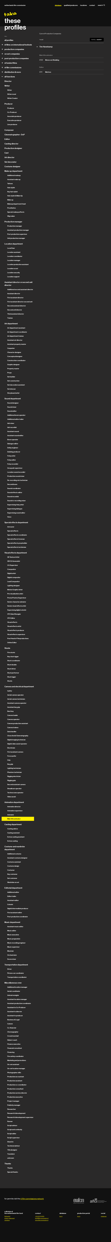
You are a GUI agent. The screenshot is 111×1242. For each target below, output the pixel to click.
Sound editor (11, 411)
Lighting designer (13, 586)
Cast (6, 153)
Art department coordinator (17, 332)
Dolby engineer (12, 448)
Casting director (11, 144)
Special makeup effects (15, 212)
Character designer (14, 352)
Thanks (7, 1163)
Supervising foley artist (15, 505)
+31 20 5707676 (39, 1216)
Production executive (15, 1097)
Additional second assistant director (20, 289)
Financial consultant (14, 1048)
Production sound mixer (16, 476)
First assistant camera (15, 752)
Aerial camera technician (16, 699)
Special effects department (16, 522)
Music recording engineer (16, 943)
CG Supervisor (12, 565)
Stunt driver (11, 669)
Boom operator (12, 440)
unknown (10, 1158)
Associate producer (14, 116)
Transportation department (16, 965)
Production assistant (14, 1081)
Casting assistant (13, 833)
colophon (7, 1220)
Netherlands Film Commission (15, 5)
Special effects (13, 531)
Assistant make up (13, 179)
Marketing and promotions (16, 1060)
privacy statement (9, 1218)
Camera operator (13, 719)
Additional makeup (14, 175)
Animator (10, 815)
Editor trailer (11, 896)
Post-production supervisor (17, 234)
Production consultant (15, 1089)
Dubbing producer (13, 452)
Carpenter (11, 348)
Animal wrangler (13, 995)
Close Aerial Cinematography (17, 736)
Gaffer (9, 691)
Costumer (11, 870)
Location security (13, 273)
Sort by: (93, 39)
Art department (11, 323)
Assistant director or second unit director (18, 283)
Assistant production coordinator (19, 1003)
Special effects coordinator (17, 535)
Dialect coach (12, 1040)
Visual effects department (15, 553)
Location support (13, 277)
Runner (10, 1121)
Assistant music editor (15, 927)
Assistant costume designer (17, 858)
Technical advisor (13, 1146)
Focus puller (11, 756)
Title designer (12, 1150)
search (100, 5)
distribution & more (12, 72)
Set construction (13, 381)
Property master (13, 369)
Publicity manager (13, 1105)
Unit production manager (16, 238)
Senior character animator (16, 602)
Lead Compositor (13, 581)
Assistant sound (13, 431)
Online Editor (12, 643)
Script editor (11, 1134)
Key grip (10, 764)
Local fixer (11, 248)
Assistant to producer (15, 1016)
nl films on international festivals (18, 45)
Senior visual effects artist (16, 606)
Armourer (11, 527)
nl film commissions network (32, 1199)
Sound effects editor (14, 492)
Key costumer (12, 874)
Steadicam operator (14, 789)
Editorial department (13, 888)
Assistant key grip (13, 707)
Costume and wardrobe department (14, 848)
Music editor (11, 931)
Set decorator (10, 162)
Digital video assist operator (17, 744)
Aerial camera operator (15, 695)
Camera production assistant (17, 723)
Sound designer (13, 403)
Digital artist (11, 573)
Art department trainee (15, 336)
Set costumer (12, 878)
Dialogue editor (12, 444)
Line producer (12, 124)
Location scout (12, 268)
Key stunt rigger (13, 657)
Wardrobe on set (13, 882)
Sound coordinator (14, 488)
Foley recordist (12, 464)
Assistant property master (16, 344)
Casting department (13, 824)
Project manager (13, 1101)
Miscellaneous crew (13, 983)
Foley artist (11, 456)
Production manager (13, 222)
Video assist (11, 797)
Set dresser (11, 389)
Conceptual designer (15, 356)
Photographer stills (14, 1073)
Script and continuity (14, 1130)
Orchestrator (12, 955)
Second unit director (14, 310)
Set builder (11, 377)
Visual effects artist (14, 626)
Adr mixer (10, 423)
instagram (104, 1216)
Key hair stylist (12, 192)
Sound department (12, 398)
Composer (9, 130)
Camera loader (12, 715)
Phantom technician (14, 772)
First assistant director (15, 298)
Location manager (13, 260)
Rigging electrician (14, 776)
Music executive (13, 935)
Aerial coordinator (13, 991)
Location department (13, 244)
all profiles (8, 40)
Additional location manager (17, 987)
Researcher (11, 1109)
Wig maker (11, 216)
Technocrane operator (15, 793)
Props (9, 373)
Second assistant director (16, 306)
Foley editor (11, 460)
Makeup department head (16, 204)
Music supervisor (13, 947)
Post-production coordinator (17, 917)
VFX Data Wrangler (14, 614)
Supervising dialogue (14, 509)
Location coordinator (14, 256)
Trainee (10, 318)
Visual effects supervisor (16, 634)
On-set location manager (16, 1068)
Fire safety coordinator (15, 1056)
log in (60, 1216)
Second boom (12, 484)
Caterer (10, 1024)
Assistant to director (14, 1011)
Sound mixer (11, 407)
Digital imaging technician (16, 740)
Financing (11, 1052)
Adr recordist (12, 427)
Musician (10, 951)
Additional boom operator (16, 415)
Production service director (17, 1093)
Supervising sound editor (16, 513)
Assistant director (13, 294)
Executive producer (14, 120)
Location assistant (13, 252)
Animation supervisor (15, 811)
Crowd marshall (13, 1036)
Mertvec (48, 72)
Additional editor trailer (15, 419)
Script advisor (12, 1125)
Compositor (11, 569)
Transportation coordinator (17, 977)
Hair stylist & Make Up (15, 196)
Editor (7, 139)
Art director (9, 157)
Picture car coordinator (15, 973)
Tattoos (10, 183)
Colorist (10, 904)
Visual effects (12, 622)
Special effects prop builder (17, 543)
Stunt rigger (11, 677)
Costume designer (12, 166)
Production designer (13, 148)
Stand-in (10, 1142)
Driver (9, 969)
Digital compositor (13, 577)
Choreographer (12, 1032)
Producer (8, 104)
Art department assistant (16, 328)
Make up (10, 200)
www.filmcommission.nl (41, 1220)
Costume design (13, 866)
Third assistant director (15, 314)
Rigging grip (11, 780)
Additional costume (14, 854)
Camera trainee (12, 727)
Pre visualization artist (15, 594)
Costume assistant (14, 862)
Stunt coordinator (13, 661)
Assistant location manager (17, 999)
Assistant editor (13, 900)
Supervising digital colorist (16, 610)
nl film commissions (12, 67)
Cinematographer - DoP (14, 134)
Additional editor (13, 892)
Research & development (16, 1113)
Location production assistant (18, 264)
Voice (9, 517)
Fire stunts (11, 652)
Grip (8, 760)
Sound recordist (13, 496)
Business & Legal (13, 1020)
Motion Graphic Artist (15, 590)
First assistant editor (14, 913)
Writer (7, 86)
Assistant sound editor (15, 435)
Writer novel (11, 94)
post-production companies (16, 58)
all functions (9, 77)
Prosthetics (11, 208)
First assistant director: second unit (20, 302)
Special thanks (12, 1172)
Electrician (11, 748)
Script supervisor (13, 1138)
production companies (14, 49)
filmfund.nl (7, 1216)
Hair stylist (11, 188)
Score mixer (11, 959)
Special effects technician (16, 547)
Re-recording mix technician (17, 480)
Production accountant (15, 1077)
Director (8, 81)
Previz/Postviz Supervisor (16, 598)
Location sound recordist (16, 472)
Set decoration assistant (16, 385)
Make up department (13, 171)
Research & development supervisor (20, 1117)
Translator (11, 1154)
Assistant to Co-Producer (16, 1007)
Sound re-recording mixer (16, 501)
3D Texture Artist (13, 557)
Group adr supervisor (15, 468)
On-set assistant (13, 1064)
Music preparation (13, 939)
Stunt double (12, 665)
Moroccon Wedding (52, 60)
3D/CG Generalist (13, 561)
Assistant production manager (18, 230)
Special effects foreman (16, 539)
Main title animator (13, 819)
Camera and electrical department (19, 686)
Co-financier (12, 1028)
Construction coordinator (16, 360)
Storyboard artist (13, 393)
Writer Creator (12, 98)
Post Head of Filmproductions (18, 638)
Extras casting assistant (15, 837)
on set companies (12, 54)
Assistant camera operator (16, 703)
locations (83, 5)
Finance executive (14, 1044)
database (58, 5)
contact (92, 5)
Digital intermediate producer (17, 908)
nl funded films (10, 63)
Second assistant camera (16, 784)
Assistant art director (14, 340)
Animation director (14, 807)
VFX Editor (11, 618)
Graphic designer (13, 364)
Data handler (11, 732)
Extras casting (12, 841)
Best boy (10, 711)
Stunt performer (13, 673)
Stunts (7, 648)
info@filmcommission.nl (41, 1218)
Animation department (14, 802)
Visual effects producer (15, 630)
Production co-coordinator (16, 1085)
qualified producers (71, 5)
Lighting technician (14, 768)
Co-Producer (12, 112)
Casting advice (12, 829)
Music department (12, 922)
